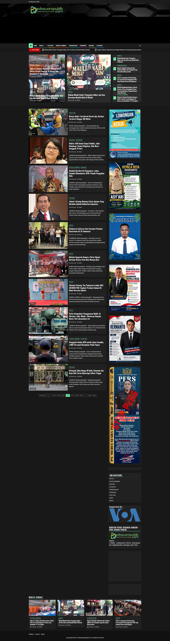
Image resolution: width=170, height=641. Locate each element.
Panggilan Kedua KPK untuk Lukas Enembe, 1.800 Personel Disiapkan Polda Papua (86, 343)
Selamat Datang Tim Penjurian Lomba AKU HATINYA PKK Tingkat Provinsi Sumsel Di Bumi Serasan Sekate (86, 288)
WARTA (41, 45)
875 (63, 395)
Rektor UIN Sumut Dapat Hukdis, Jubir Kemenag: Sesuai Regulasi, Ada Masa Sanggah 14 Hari (84, 146)
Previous (42, 395)
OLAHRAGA (99, 45)
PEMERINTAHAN (73, 45)
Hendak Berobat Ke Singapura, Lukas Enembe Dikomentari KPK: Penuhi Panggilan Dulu (86, 173)
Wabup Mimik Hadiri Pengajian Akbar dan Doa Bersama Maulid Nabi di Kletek (128, 99)
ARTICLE (111, 478)
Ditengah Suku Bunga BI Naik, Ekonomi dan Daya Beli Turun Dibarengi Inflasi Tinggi (86, 372)
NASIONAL (91, 45)
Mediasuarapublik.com (85, 638)
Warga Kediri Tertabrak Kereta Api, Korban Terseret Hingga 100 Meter (86, 117)
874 (59, 395)
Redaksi (31, 634)
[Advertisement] (85, 30)
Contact (37, 634)
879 (81, 395)
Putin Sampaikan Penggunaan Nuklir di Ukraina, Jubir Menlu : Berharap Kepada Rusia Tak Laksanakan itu (85, 316)
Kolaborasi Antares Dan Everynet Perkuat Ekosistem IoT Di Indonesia (86, 230)
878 (77, 395)
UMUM (111, 498)
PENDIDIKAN (83, 45)
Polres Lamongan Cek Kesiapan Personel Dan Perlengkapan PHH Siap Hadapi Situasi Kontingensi (127, 70)
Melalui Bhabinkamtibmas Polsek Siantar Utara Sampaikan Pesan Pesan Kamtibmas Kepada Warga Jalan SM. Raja (127, 80)
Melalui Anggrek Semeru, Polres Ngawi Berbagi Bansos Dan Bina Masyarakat (84, 258)
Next (94, 395)
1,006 (89, 395)
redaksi (78, 100)
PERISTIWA (50, 45)
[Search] (140, 45)
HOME (35, 45)
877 (72, 395)
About (43, 634)
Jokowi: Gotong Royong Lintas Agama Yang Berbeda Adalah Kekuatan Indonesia (86, 202)
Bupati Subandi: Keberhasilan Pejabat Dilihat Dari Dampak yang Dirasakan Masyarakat (77, 50)
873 (54, 395)
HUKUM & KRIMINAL (61, 45)
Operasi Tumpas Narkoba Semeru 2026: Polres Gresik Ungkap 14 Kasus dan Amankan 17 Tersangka (127, 89)
